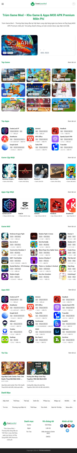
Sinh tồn (41, 181)
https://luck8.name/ (38, 445)
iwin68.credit (28, 444)
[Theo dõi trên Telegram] (67, 430)
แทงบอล (6, 444)
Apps (29, 428)
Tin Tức (28, 432)
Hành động (61, 79)
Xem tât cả (72, 62)
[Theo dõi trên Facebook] (61, 426)
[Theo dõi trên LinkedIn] (73, 426)
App (21, 131)
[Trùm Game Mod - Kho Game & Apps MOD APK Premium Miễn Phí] (38, 4)
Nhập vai (60, 94)
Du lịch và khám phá (19, 147)
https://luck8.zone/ (68, 444)
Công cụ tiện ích (14, 131)
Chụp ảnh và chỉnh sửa (20, 139)
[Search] (73, 4)
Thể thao (35, 109)
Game (4, 52)
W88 (41, 444)
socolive (16, 444)
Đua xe (47, 52)
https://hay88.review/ (57, 444)
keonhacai (10, 444)
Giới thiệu (48, 425)
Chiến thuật (36, 94)
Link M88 (34, 444)
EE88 (38, 444)
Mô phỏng (10, 52)
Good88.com (21, 444)
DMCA (48, 437)
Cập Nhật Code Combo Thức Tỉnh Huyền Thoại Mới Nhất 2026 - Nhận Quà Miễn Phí (12, 379)
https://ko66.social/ (47, 444)
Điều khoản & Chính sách (48, 432)
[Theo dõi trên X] (65, 426)
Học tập (16, 340)
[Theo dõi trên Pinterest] (69, 426)
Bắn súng (10, 79)
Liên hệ (48, 428)
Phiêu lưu (35, 79)
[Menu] (2, 3)
